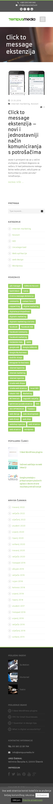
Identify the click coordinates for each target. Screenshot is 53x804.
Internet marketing (20, 104)
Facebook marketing (18, 337)
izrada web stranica (18, 388)
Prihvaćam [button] (42, 795)
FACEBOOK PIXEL (16, 342)
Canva (25, 291)
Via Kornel (24, 677)
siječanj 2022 (18, 519)
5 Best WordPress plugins (31, 452)
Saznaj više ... (16, 182)
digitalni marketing (18, 317)
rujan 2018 (17, 581)
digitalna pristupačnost (20, 311)
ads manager (15, 286)
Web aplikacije (19, 253)
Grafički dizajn (16, 358)
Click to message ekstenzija (22, 296)
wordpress (28, 429)
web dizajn (14, 419)
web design (17, 259)
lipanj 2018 (17, 600)
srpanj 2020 (18, 532)
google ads (14, 347)
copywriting (15, 306)
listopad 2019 (18, 563)
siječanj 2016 (18, 630)
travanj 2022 (18, 507)
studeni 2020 (18, 526)
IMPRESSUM (14, 767)
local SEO (34, 388)
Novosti (34, 104)
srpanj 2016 (18, 618)
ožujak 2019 (18, 569)
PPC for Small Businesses (25, 717)
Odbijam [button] (16, 800)
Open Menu (43, 19)
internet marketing (17, 373)
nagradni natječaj (30, 399)
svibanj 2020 (18, 544)
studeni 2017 (18, 606)
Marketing (27, 393)
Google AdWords (30, 347)
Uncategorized (19, 247)
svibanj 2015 (18, 637)
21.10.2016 (16, 100)
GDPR (28, 342)
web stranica (34, 424)
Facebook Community (18, 332)
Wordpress (17, 266)
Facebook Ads (27, 327)
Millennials (15, 399)
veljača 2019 (18, 575)
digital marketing (31, 306)
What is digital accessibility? (26, 729)
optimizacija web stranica (21, 404)
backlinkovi (15, 291)
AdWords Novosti (31, 286)
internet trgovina (17, 378)
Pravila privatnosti (33, 800)
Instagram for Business (19, 363)
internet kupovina (17, 368)
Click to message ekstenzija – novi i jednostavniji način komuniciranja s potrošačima (25, 132)
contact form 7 (28, 301)
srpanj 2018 (18, 593)
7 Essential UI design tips (24, 723)
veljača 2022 (18, 513)
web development (30, 414)
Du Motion (24, 665)
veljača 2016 (18, 624)
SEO (14, 241)
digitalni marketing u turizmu (22, 322)
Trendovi (31, 409)
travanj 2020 (18, 550)
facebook (14, 327)
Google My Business (18, 352)
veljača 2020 (18, 556)
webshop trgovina (17, 424)
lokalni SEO (14, 393)
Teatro (22, 689)
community (14, 301)
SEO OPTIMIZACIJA (17, 409)
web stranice (15, 429)
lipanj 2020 (18, 538)
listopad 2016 (18, 612)
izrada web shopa (17, 383)
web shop (27, 419)
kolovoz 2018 (18, 587)
